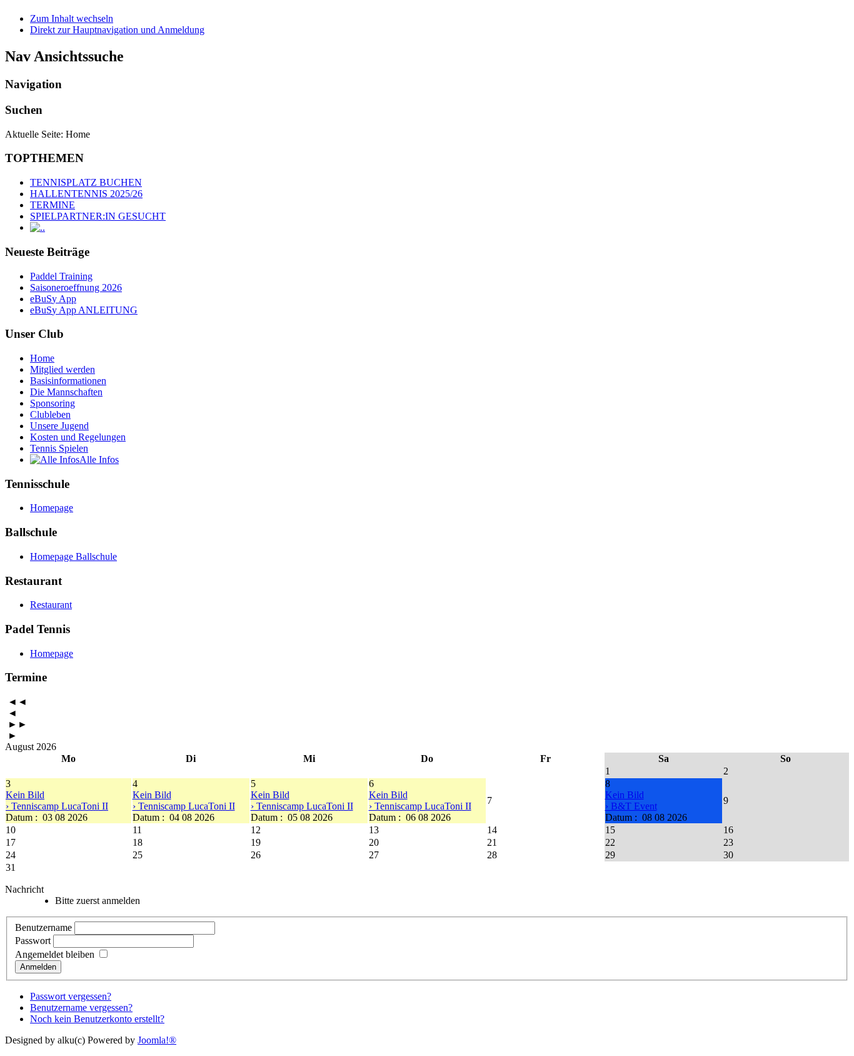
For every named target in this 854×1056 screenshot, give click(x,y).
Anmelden (38, 967)
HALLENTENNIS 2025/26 (86, 193)
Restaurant (51, 604)
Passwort (33, 940)
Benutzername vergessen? (81, 1007)
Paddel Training (61, 276)
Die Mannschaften (66, 392)
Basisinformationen (68, 380)
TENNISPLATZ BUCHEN (86, 182)
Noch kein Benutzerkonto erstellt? (97, 1018)
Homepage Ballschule (73, 556)
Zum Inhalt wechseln (71, 18)
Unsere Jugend (59, 425)
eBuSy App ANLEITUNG (84, 310)
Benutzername (43, 927)
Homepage (51, 507)
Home (42, 358)
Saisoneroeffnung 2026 (76, 287)
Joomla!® (157, 1040)
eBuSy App (53, 298)
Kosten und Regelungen (78, 437)
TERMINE (52, 205)
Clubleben (50, 414)
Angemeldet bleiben (54, 954)
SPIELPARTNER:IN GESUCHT (98, 216)
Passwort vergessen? (70, 996)
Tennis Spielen (59, 448)
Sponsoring (52, 403)
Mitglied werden (62, 369)
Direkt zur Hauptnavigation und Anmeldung (117, 29)
